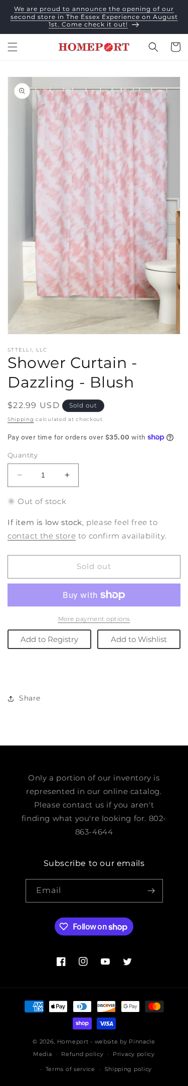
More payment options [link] (94, 618)
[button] (13, 47)
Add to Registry (49, 639)
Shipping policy (128, 1069)
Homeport (73, 1041)
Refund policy (82, 1054)
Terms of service (70, 1069)
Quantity (23, 455)
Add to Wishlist (139, 639)
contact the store (42, 535)
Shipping (21, 419)
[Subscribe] (151, 890)
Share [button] (30, 698)
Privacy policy (134, 1054)
